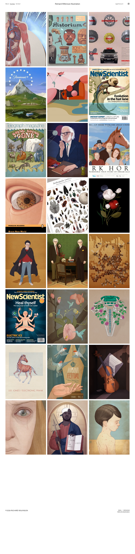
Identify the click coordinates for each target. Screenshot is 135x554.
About (7, 4)
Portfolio (12, 4)
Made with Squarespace (123, 511)
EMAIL (120, 510)
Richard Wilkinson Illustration (67, 3)
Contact (18, 4)
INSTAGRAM (126, 510)
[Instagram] (129, 4)
